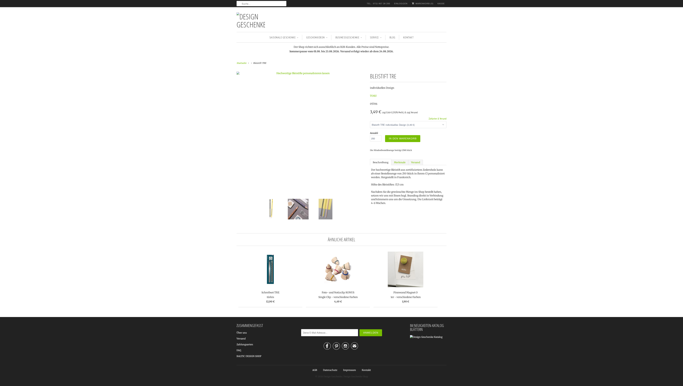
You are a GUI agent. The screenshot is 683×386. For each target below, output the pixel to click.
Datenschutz (330, 370)
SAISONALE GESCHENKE (282, 37)
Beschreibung (380, 162)
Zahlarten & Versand (437, 118)
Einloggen (400, 3)
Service (374, 37)
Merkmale (400, 162)
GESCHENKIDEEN (315, 37)
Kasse (441, 3)
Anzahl (374, 133)
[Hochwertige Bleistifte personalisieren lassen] (301, 73)
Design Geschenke (333, 376)
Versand (415, 162)
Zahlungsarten (245, 344)
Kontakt (408, 37)
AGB (314, 370)
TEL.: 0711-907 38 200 (378, 3)
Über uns (242, 332)
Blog (392, 37)
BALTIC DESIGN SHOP (249, 356)
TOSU (373, 95)
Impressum (349, 370)
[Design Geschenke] (251, 20)
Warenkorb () (424, 3)
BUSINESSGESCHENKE (347, 37)
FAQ (239, 350)
